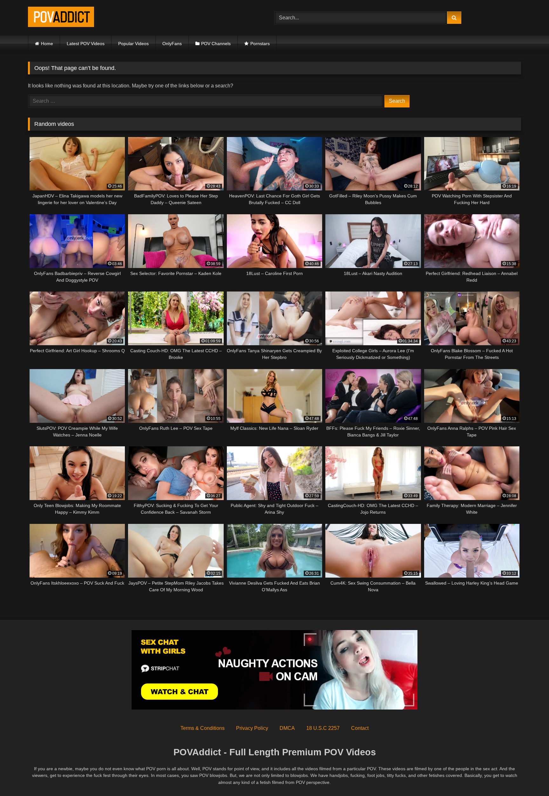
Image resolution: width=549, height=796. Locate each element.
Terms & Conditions (202, 728)
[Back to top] (529, 777)
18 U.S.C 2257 (323, 728)
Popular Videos (133, 43)
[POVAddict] (61, 18)
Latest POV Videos (86, 43)
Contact (360, 728)
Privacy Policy (252, 728)
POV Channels (216, 43)
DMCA (287, 728)
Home (47, 43)
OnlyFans (172, 43)
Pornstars (260, 43)
